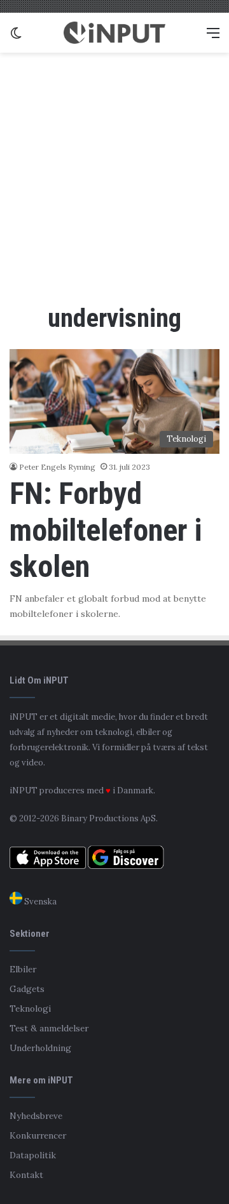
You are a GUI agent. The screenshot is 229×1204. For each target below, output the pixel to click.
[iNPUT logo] (114, 33)
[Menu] (213, 37)
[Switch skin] (16, 37)
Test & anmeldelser (49, 1028)
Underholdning (40, 1048)
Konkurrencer (38, 1135)
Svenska (39, 901)
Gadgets (27, 989)
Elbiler (23, 969)
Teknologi (30, 1008)
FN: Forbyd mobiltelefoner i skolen (106, 530)
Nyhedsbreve (36, 1115)
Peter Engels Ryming (57, 467)
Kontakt (26, 1175)
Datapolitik (33, 1155)
